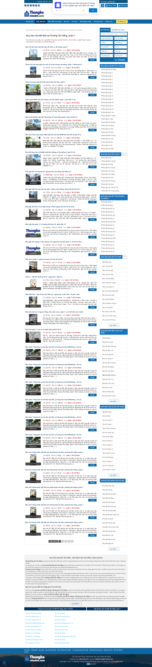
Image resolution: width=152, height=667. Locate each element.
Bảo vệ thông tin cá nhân (64, 650)
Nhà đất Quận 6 (107, 89)
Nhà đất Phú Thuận (108, 167)
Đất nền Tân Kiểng (60, 639)
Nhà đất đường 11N (108, 215)
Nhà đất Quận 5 (107, 86)
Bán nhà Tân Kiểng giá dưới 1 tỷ (64, 623)
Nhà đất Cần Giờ (107, 139)
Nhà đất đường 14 (108, 228)
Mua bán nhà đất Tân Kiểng (33, 613)
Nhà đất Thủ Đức (108, 132)
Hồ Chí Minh (45, 30)
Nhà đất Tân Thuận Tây (110, 187)
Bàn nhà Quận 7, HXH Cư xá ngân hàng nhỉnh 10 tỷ (43, 329)
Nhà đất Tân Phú (108, 129)
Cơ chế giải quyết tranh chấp (80, 650)
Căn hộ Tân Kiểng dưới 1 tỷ (33, 616)
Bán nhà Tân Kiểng (60, 620)
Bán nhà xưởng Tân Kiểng (62, 643)
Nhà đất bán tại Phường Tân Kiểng (70, 30)
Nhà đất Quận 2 (107, 76)
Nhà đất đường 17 (108, 245)
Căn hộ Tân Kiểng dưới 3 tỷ (33, 620)
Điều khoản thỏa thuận (96, 650)
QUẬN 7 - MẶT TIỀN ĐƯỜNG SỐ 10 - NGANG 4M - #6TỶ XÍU (43, 277)
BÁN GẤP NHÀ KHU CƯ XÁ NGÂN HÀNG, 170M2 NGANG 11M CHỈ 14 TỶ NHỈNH (49, 206)
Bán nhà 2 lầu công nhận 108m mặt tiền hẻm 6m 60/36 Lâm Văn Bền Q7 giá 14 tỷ (53, 134)
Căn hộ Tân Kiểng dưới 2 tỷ (62, 616)
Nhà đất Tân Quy (108, 184)
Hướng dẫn (34, 650)
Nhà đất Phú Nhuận (108, 122)
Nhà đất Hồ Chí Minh (109, 69)
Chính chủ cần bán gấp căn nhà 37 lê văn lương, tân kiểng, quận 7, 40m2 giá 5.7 (53, 64)
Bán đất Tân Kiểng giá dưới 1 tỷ (34, 639)
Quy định (41, 650)
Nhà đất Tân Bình (108, 125)
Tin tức (74, 21)
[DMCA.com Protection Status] (91, 664)
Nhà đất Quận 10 (108, 102)
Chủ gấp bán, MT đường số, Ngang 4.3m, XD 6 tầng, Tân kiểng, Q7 (48, 171)
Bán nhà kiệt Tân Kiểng (61, 626)
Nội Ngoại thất (85, 21)
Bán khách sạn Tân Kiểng (32, 633)
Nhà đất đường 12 (108, 218)
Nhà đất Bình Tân (108, 112)
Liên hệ (26, 652)
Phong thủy (98, 21)
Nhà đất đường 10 (108, 208)
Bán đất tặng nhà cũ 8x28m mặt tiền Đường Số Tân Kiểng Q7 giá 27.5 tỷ (50, 152)
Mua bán (37, 30)
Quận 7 (54, 30)
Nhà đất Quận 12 (108, 109)
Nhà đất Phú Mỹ (107, 164)
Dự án (66, 21)
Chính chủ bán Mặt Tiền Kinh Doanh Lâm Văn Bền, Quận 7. (45, 82)
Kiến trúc (109, 21)
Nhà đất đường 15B (108, 238)
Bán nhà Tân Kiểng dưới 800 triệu (35, 623)
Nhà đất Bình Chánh (109, 135)
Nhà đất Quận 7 (107, 92)
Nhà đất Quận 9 (107, 99)
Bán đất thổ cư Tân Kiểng (32, 636)
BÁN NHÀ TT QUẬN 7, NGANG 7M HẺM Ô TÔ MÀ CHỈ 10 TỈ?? (44, 259)
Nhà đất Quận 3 (107, 79)
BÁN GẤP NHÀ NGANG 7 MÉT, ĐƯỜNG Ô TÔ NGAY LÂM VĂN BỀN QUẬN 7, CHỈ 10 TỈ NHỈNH (53, 242)
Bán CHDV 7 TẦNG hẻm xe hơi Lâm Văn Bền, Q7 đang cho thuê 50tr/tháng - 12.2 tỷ (53, 347)
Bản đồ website (118, 650)
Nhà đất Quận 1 (107, 73)
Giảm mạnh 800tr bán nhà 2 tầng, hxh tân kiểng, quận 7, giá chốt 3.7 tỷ (50, 99)
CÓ (93, 10)
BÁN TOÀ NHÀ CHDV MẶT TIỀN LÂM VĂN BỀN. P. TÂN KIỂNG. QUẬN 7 (46, 47)
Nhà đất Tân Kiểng (108, 174)
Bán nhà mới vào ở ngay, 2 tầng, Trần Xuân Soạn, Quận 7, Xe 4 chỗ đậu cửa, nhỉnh (54, 312)
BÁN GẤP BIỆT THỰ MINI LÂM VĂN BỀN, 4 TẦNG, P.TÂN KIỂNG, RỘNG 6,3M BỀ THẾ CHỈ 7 (52, 189)
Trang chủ (29, 21)
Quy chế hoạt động (50, 650)
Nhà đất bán (40, 21)
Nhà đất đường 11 (108, 212)
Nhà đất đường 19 (108, 251)
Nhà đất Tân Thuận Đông (110, 191)
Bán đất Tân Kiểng (60, 633)
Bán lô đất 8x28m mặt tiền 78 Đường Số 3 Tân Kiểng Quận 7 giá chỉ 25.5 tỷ (51, 117)
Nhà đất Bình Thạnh (109, 115)
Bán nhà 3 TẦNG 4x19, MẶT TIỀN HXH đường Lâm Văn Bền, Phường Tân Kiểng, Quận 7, (54, 452)
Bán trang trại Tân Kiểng (32, 643)
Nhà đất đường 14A (108, 231)
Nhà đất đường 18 (108, 248)
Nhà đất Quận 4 (107, 82)
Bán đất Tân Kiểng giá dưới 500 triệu (65, 636)
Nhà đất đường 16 (108, 241)
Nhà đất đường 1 (108, 205)
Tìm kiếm (121, 60)
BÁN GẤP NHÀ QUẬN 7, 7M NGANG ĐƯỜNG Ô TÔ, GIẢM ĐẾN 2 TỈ (45, 224)
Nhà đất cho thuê (54, 21)
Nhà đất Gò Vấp (107, 119)
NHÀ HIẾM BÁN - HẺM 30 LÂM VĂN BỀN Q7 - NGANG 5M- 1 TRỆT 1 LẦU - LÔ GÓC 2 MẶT (52, 294)
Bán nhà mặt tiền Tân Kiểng (33, 630)
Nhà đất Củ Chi (107, 145)
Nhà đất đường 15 (108, 235)
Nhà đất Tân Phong (108, 181)
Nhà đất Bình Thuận (109, 161)
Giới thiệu (27, 650)
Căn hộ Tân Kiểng (60, 613)
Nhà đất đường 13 (108, 225)
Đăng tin (122, 21)
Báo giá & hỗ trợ (108, 650)
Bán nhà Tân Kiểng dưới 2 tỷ (33, 626)
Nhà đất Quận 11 (108, 106)
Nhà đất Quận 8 (107, 96)
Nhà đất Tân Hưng (108, 171)
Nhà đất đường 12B (108, 222)
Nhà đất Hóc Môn (108, 148)
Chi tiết (92, 60)
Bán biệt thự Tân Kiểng (61, 630)
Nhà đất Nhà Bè (107, 142)
